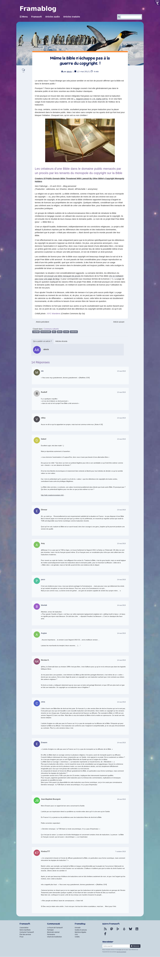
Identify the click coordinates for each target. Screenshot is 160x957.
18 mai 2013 (121, 799)
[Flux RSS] (105, 930)
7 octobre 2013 (120, 851)
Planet (60, 332)
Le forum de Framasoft (55, 927)
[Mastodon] (111, 930)
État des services (25, 934)
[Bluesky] (130, 930)
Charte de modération (54, 937)
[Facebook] (105, 935)
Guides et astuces (81, 930)
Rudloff (44, 392)
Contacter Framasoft (27, 932)
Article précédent (42, 322)
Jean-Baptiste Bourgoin (51, 799)
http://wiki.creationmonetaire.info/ (52, 495)
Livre (54, 332)
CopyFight (36, 332)
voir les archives (121, 952)
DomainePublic (45, 332)
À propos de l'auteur (42, 341)
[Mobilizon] (124, 930)
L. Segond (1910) (81, 99)
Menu (25, 16)
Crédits (77, 937)
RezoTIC (66, 332)
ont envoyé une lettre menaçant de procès (62, 276)
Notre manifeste (25, 930)
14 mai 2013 (121, 579)
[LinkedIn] (136, 930)
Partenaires (51, 934)
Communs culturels (51, 329)
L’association (24, 927)
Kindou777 (45, 851)
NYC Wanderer (53, 313)
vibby (43, 418)
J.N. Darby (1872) (100, 99)
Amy (43, 543)
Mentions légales (80, 932)
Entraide (77, 927)
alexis (69, 71)
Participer (50, 930)
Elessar (44, 510)
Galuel (43, 439)
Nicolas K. (45, 660)
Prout (21, 937)
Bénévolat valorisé (53, 932)
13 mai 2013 (121, 371)
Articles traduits (71, 16)
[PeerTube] (117, 930)
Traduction (74, 332)
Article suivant (118, 322)
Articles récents (61, 341)
